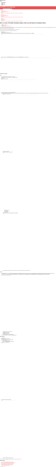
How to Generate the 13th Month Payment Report (8, 463)
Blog (2, 3)
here (16, 29)
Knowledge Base (4, 2)
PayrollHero (4, 466)
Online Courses (3, 4)
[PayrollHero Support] (3, 0)
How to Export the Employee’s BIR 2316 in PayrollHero (8, 462)
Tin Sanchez (4, 25)
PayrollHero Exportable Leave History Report (7, 464)
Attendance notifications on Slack (6, 465)
